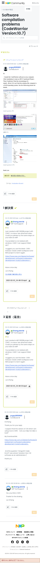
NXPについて (11, 532)
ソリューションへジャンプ (14, 60)
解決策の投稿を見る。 (18, 176)
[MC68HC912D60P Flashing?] (7, 312)
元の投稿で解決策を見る (13, 274)
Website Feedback (25, 549)
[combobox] (20, 38)
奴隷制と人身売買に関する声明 (30, 546)
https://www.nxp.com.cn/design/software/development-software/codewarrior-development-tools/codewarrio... (21, 442)
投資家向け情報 (28, 532)
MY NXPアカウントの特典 (20, 538)
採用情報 (19, 532)
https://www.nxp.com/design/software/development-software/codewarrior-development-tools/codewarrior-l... (19, 258)
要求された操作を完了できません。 (13, 560)
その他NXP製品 (8, 10)
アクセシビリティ (14, 549)
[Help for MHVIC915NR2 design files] (29, 308)
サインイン (35, 3)
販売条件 (19, 546)
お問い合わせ (30, 535)
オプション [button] (32, 46)
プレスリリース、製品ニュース (14, 535)
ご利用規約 (13, 546)
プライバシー (5, 546)
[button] (23, 68)
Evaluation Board (17, 183)
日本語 (28, 9)
